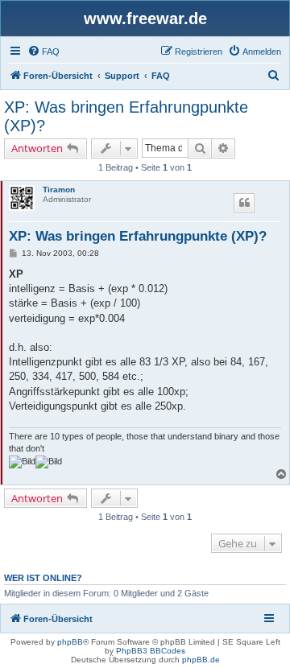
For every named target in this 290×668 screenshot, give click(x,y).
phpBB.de (201, 659)
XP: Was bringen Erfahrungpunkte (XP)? (126, 116)
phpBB (70, 641)
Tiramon (59, 189)
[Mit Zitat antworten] (244, 202)
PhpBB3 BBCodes (150, 650)
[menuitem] (43, 51)
